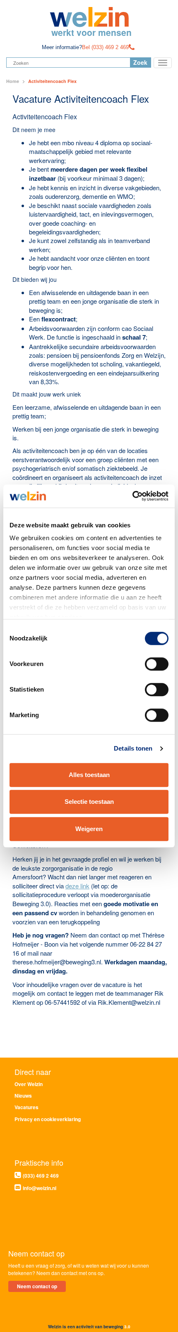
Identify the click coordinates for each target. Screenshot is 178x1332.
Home (12, 81)
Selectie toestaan (89, 801)
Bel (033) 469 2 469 (105, 47)
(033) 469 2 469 (41, 1175)
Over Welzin (28, 1084)
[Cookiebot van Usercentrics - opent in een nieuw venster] (132, 496)
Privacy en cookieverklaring (47, 1119)
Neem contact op (37, 1286)
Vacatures (26, 1107)
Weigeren (89, 828)
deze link (77, 885)
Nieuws (23, 1095)
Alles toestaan (89, 774)
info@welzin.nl (39, 1188)
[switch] (156, 664)
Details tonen (133, 748)
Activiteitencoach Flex (52, 81)
